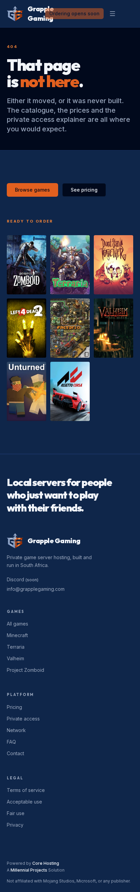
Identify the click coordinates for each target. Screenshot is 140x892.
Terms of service (26, 790)
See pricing (84, 190)
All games (17, 624)
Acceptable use (24, 802)
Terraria (15, 647)
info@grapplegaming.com (36, 589)
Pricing (14, 707)
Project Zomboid (25, 670)
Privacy (15, 825)
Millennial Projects (29, 870)
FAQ (11, 742)
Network (16, 730)
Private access (23, 718)
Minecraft (17, 635)
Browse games (32, 190)
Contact (15, 753)
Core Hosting (45, 863)
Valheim (15, 658)
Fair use (15, 813)
